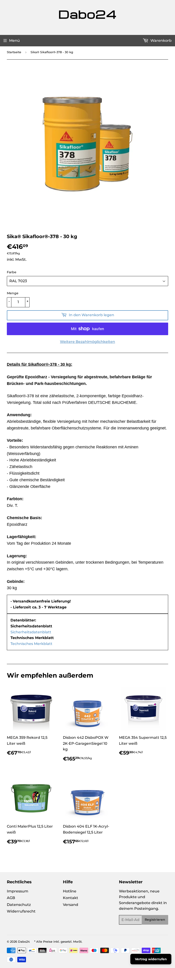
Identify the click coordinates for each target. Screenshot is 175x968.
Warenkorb (160, 40)
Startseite (14, 52)
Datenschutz (19, 904)
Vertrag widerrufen (151, 959)
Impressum (17, 891)
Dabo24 (24, 941)
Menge (12, 293)
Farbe (11, 272)
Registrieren (155, 920)
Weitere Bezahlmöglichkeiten (87, 341)
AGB (11, 898)
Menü (14, 40)
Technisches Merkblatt (31, 644)
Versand (70, 904)
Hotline (69, 891)
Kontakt (70, 898)
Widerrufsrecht (21, 911)
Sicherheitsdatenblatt (30, 632)
